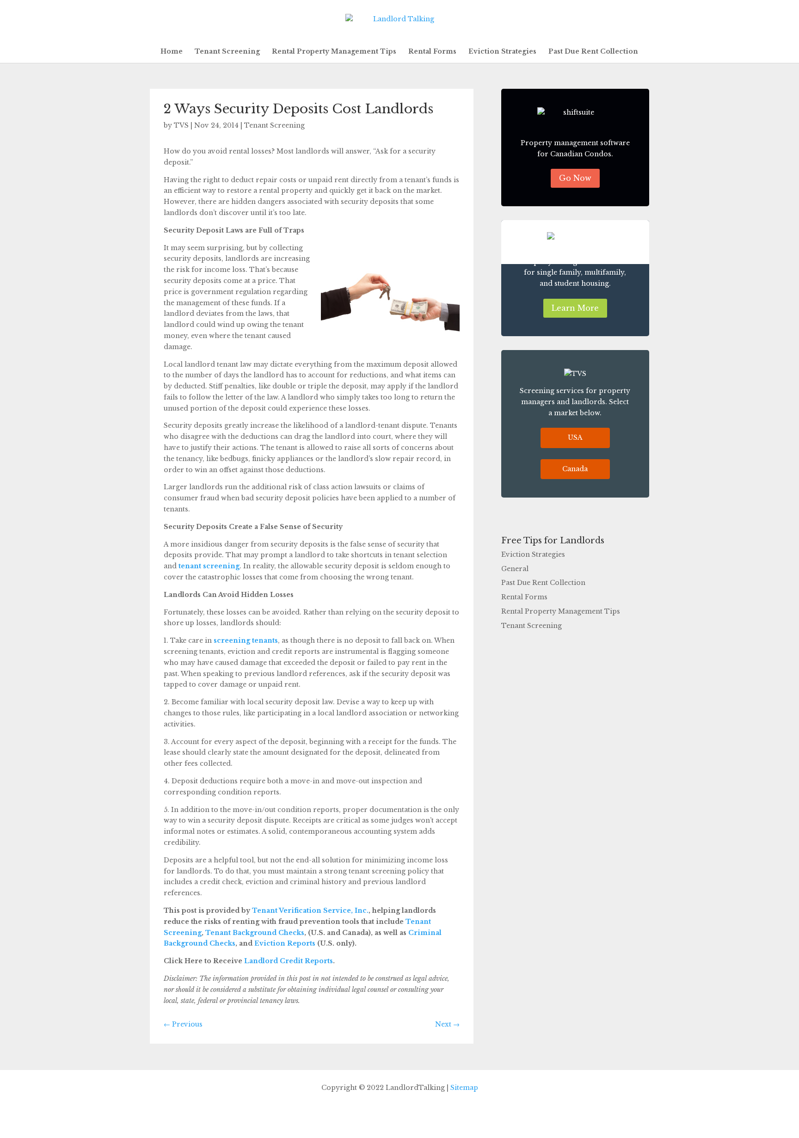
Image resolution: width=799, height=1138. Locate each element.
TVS (181, 125)
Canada (575, 469)
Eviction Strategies (502, 51)
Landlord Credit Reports (287, 961)
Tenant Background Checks (253, 933)
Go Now (575, 178)
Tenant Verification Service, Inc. (309, 910)
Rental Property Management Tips (334, 51)
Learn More (575, 308)
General (515, 569)
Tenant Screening (227, 51)
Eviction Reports (283, 943)
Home (171, 51)
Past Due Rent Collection (593, 51)
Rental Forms (432, 51)
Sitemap (464, 1087)
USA (575, 437)
